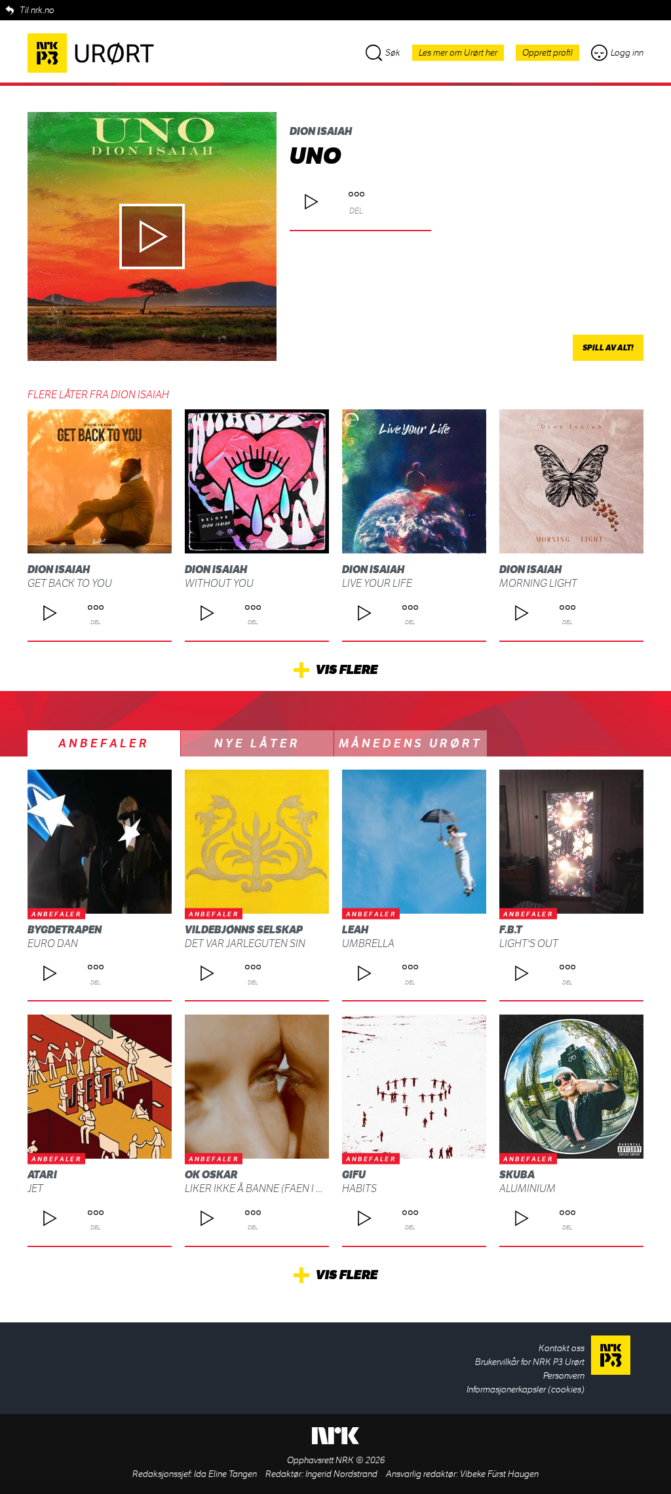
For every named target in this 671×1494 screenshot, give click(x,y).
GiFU (354, 1174)
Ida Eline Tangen (225, 1474)
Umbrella (368, 943)
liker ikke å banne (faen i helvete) (272, 1188)
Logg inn (627, 52)
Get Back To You (70, 583)
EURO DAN (53, 943)
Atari (42, 1174)
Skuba (517, 1174)
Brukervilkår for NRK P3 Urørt (530, 1362)
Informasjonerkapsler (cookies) (526, 1389)
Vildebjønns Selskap (244, 930)
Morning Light (538, 583)
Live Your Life (377, 583)
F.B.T (510, 930)
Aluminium (527, 1188)
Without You (219, 583)
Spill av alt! (608, 347)
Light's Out (528, 943)
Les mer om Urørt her (458, 52)
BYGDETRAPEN (65, 930)
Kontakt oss (562, 1348)
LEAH (355, 930)
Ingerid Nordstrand (341, 1474)
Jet (35, 1188)
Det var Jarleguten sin (245, 943)
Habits (359, 1188)
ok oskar (211, 1174)
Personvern (564, 1375)
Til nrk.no (37, 10)
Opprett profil (547, 52)
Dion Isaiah (321, 131)
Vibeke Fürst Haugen (499, 1474)
